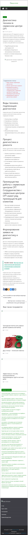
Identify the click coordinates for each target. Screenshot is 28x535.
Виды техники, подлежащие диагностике (13, 83)
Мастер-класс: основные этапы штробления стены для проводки (15, 302)
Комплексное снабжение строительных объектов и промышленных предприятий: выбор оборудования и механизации (13, 486)
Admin (11, 31)
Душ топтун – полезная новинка (13, 350)
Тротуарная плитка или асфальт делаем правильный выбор (13, 326)
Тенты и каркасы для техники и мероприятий (12, 473)
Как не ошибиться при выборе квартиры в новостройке (14, 296)
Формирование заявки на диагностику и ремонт (13, 96)
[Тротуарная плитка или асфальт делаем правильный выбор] (14, 311)
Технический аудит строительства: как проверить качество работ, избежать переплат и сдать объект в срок (13, 395)
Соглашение (4, 511)
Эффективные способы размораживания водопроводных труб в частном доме (13, 376)
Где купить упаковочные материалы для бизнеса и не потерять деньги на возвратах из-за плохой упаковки (13, 418)
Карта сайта (4, 508)
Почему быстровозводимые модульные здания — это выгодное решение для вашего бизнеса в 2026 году (13, 453)
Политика (3, 514)
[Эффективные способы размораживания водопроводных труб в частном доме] (14, 359)
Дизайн (4, 17)
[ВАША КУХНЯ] (3, 8)
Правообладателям (6, 517)
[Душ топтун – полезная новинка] (14, 336)
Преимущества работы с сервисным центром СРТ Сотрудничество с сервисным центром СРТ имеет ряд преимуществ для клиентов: (14, 90)
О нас (2, 506)
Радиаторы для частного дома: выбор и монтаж (12, 431)
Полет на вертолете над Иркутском (9, 479)
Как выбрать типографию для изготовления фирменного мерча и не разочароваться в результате (11, 424)
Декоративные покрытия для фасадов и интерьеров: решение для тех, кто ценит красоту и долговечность (13, 469)
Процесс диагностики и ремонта (14, 85)
